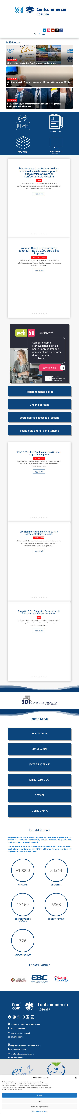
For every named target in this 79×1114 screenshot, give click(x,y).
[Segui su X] (57, 30)
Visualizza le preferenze (39, 1107)
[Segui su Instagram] (48, 30)
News (39, 617)
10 (46, 313)
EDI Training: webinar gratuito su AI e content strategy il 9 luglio (39, 532)
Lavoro (39, 180)
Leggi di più (38, 194)
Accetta (39, 1095)
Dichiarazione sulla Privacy (39, 1111)
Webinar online (39, 538)
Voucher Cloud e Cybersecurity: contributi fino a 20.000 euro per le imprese (39, 251)
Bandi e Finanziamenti (39, 257)
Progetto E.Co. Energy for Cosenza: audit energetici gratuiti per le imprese (39, 612)
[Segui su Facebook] (61, 30)
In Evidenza (12, 60)
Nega (39, 1101)
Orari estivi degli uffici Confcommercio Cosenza (31, 63)
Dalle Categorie (39, 458)
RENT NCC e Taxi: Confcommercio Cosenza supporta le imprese (39, 453)
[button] (76, 1078)
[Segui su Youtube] (53, 30)
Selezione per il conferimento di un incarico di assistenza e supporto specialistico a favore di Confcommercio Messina (39, 172)
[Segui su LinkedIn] (44, 30)
